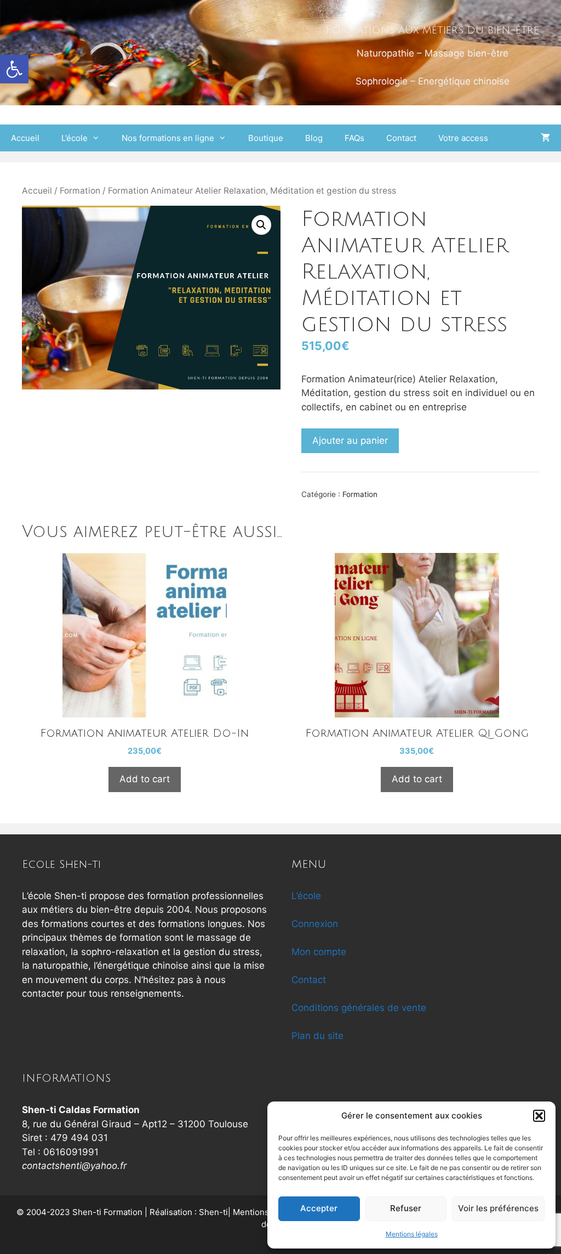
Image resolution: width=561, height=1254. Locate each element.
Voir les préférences (498, 1208)
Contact (401, 138)
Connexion (314, 923)
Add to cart (144, 778)
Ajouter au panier (350, 440)
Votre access (463, 138)
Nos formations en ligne (168, 138)
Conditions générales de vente (358, 1007)
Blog (314, 138)
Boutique (265, 138)
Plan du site (317, 1035)
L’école (74, 138)
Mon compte (318, 951)
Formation (80, 190)
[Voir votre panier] (545, 138)
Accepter (318, 1208)
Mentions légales (412, 1234)
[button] (14, 69)
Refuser (405, 1208)
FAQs (354, 138)
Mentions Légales (267, 1212)
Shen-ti (213, 1212)
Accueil (25, 138)
